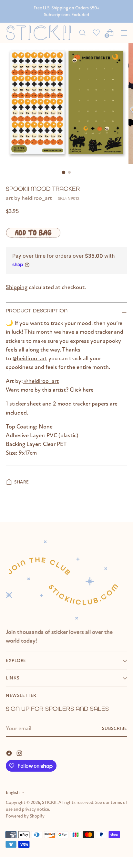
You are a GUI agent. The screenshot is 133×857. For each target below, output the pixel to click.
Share (21, 482)
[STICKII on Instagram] (20, 752)
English (13, 792)
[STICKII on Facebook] (10, 752)
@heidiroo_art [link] (30, 358)
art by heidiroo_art (29, 197)
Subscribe (115, 728)
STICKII (49, 802)
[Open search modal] (82, 32)
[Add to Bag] (33, 232)
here (88, 389)
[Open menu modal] (123, 32)
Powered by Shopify (25, 816)
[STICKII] (40, 32)
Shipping (16, 287)
